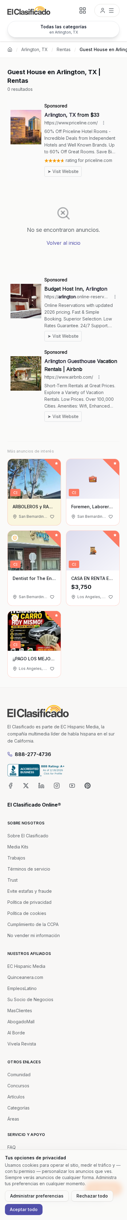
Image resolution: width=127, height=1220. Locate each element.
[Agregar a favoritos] (52, 516)
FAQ (11, 1147)
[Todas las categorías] (82, 10)
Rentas (64, 49)
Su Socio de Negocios (30, 999)
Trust (12, 880)
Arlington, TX (34, 49)
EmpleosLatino (22, 988)
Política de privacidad (29, 902)
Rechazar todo (92, 1195)
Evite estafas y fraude (29, 891)
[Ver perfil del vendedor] (14, 537)
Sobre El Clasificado (27, 835)
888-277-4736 (33, 754)
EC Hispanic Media (26, 966)
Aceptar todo (24, 1209)
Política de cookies (26, 913)
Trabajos (16, 857)
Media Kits (17, 846)
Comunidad (19, 1074)
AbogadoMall (21, 1021)
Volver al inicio (63, 243)
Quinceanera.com (25, 977)
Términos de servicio (28, 869)
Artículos (16, 1096)
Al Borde (16, 1032)
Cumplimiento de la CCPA (33, 924)
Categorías (18, 1107)
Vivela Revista (21, 1043)
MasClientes (19, 1010)
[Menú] (107, 10)
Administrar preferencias (36, 1195)
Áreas (13, 1118)
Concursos (18, 1085)
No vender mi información (33, 935)
